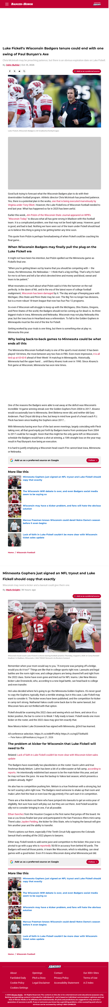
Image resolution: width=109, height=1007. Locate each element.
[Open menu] (7, 4)
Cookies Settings (19, 987)
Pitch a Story (39, 977)
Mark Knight (13, 590)
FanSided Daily (18, 977)
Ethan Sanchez (16, 814)
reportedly (45, 845)
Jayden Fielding (29, 821)
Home (11, 552)
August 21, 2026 (45, 737)
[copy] (24, 71)
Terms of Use (90, 977)
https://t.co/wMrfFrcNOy (47, 733)
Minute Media (17, 995)
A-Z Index (88, 982)
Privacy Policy (61, 977)
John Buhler (13, 65)
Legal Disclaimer (41, 982)
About (13, 972)
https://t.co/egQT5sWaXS (74, 733)
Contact (58, 972)
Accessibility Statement (66, 982)
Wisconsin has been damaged (37, 293)
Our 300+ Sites (91, 972)
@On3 (79, 726)
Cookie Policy (17, 982)
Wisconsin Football (26, 552)
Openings (37, 972)
